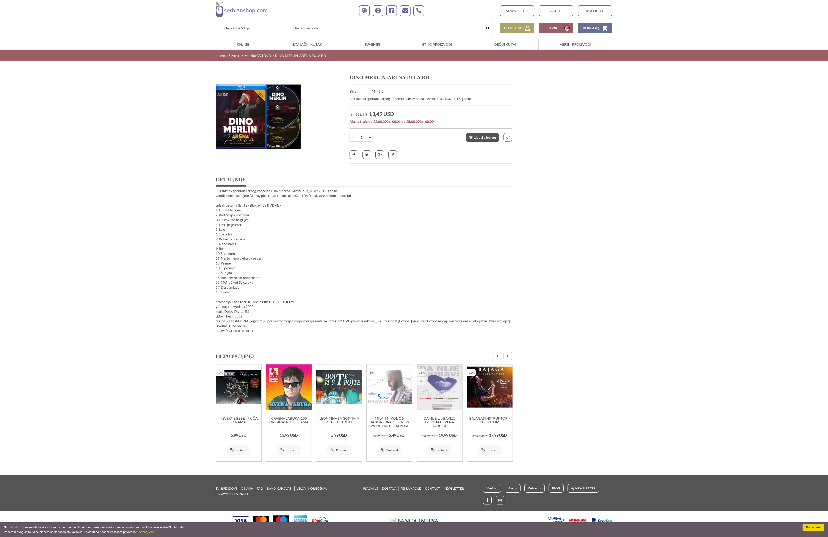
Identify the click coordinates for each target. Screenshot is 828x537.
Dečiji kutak (506, 44)
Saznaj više (146, 532)
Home (220, 55)
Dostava (389, 488)
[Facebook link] (487, 500)
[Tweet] (366, 154)
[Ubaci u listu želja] (507, 137)
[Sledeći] (507, 356)
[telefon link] (418, 10)
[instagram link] (378, 10)
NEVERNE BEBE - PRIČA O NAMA (239, 420)
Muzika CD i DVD (257, 55)
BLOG (556, 488)
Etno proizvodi (437, 44)
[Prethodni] (497, 356)
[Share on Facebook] (354, 154)
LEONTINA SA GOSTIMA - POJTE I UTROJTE (339, 420)
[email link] (405, 10)
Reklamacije (410, 488)
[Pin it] (392, 154)
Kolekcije (595, 11)
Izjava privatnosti (233, 493)
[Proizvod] (238, 387)
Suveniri (372, 44)
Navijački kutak (306, 44)
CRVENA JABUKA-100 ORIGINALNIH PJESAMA (289, 420)
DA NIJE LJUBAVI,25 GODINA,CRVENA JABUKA (440, 422)
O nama (247, 488)
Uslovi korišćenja (311, 488)
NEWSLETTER (517, 11)
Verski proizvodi (575, 44)
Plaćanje (370, 488)
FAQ (260, 488)
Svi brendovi (226, 488)
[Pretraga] (487, 28)
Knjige (243, 44)
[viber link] (364, 10)
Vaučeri (491, 488)
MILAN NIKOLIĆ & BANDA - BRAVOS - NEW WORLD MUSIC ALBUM (389, 422)
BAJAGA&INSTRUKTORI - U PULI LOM (489, 420)
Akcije (556, 11)
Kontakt (432, 488)
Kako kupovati (280, 488)
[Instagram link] (500, 500)
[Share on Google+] (379, 154)
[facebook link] (391, 10)
